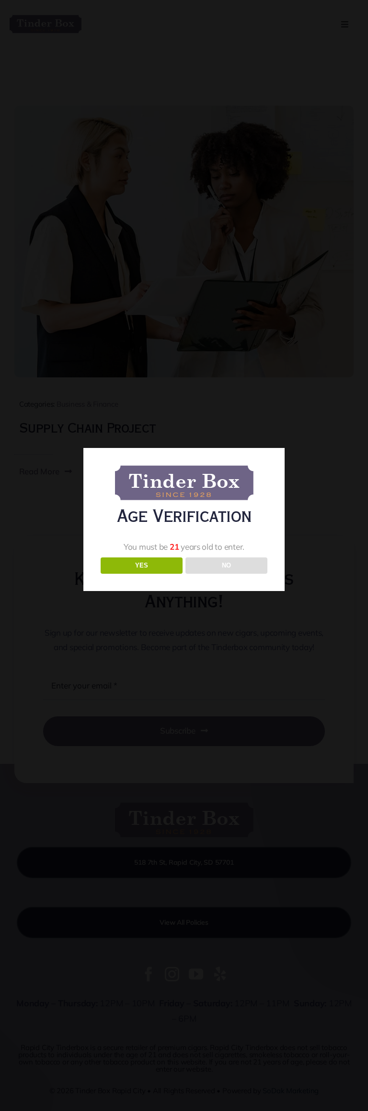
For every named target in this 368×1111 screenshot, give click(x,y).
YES (141, 565)
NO (226, 565)
